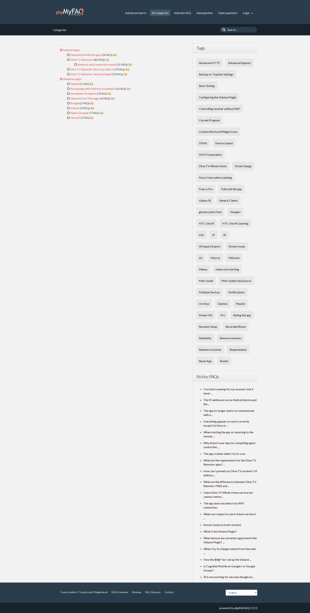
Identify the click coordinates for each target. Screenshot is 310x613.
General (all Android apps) (86, 54)
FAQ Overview (120, 592)
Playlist (240, 303)
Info (201, 235)
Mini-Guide (206, 280)
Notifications (236, 292)
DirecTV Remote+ (81, 59)
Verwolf (75, 117)
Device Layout (224, 143)
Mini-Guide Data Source (236, 280)
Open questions (227, 13)
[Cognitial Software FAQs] (70, 12)
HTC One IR (206, 223)
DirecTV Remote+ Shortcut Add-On (92, 69)
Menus (203, 269)
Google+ (235, 212)
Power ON (205, 315)
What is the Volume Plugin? (220, 531)
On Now (204, 303)
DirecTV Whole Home (213, 166)
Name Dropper (79, 113)
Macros (215, 257)
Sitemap (136, 592)
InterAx (74, 108)
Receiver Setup (208, 326)
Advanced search (135, 13)
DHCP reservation (210, 154)
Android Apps (71, 50)
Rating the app (242, 315)
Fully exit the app (231, 189)
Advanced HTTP (209, 63)
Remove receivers (231, 338)
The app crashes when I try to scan (224, 453)
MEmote (234, 257)
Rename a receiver (210, 349)
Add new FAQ (182, 13)
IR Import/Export (209, 246)
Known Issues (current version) (222, 524)
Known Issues (237, 246)
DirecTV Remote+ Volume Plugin (90, 74)
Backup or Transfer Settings (216, 74)
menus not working (227, 269)
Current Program (209, 120)
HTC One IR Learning (235, 223)
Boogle (74, 103)
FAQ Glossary (153, 592)
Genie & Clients (228, 200)
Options (223, 303)
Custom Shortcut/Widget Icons (218, 131)
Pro (222, 315)
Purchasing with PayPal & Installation (93, 88)
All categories (160, 13)
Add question (204, 13)
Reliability (205, 338)
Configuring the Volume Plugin (217, 97)
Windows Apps (72, 79)
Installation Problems (83, 93)
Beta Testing (207, 85)
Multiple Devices (209, 292)
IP (213, 235)
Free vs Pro (206, 189)
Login (246, 13)
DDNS (203, 143)
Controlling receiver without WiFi (219, 108)
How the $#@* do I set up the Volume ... (227, 559)
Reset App (205, 361)
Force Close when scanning (215, 177)
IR (224, 235)
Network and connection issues (96, 64)
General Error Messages (85, 98)
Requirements (238, 349)
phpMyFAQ (241, 608)
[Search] (223, 29)
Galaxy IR (205, 200)
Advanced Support (239, 63)
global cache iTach (210, 212)
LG (200, 257)
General (75, 83)
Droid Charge (243, 166)
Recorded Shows (236, 326)
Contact (169, 592)
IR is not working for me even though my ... (229, 577)
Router (224, 361)
